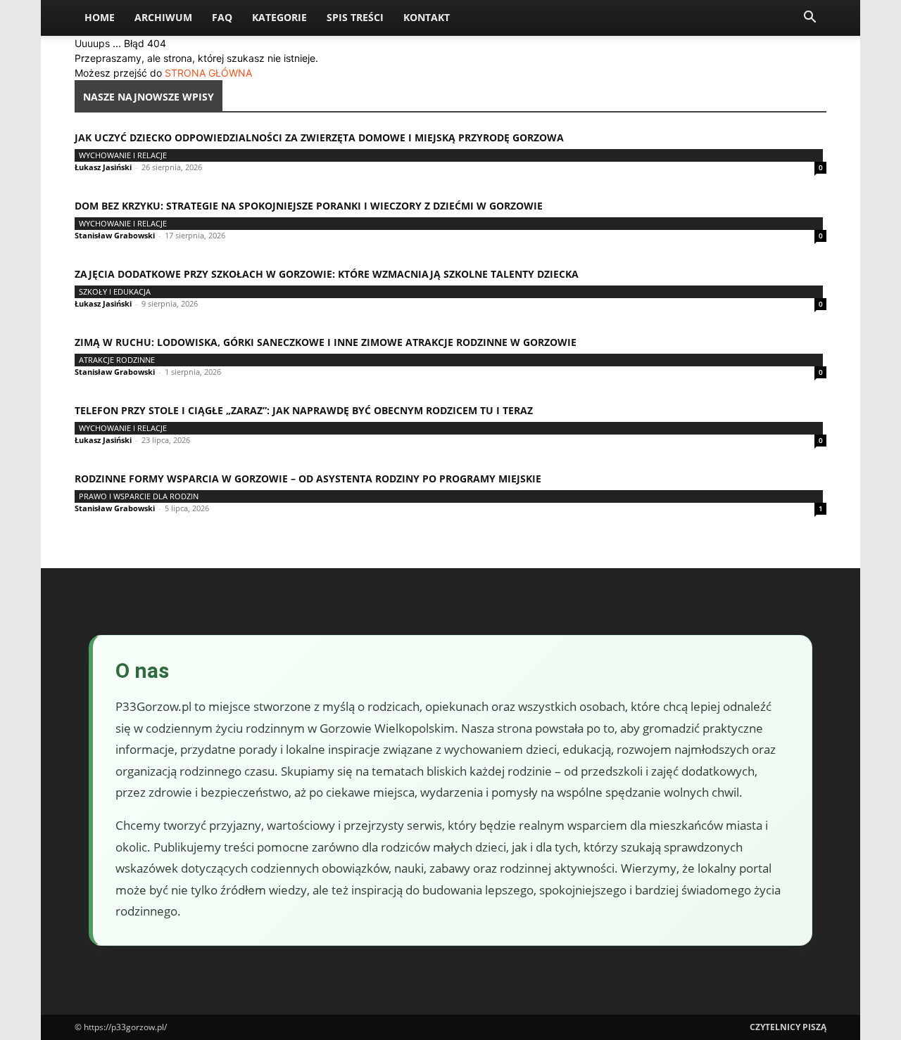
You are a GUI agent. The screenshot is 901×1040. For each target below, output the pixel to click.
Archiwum (163, 17)
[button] (809, 18)
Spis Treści (355, 17)
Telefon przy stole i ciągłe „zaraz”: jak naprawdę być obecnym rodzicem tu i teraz (304, 410)
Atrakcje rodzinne (117, 359)
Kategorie (279, 17)
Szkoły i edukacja (115, 291)
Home (99, 17)
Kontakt (426, 17)
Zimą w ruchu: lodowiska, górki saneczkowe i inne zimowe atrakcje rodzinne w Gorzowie (325, 342)
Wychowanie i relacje (123, 155)
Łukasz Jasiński (103, 167)
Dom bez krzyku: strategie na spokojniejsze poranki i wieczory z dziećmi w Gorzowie (309, 205)
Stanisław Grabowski (115, 235)
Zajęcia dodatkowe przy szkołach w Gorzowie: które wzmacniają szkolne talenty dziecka (327, 274)
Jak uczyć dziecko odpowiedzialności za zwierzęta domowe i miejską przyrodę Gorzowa (319, 137)
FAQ (222, 17)
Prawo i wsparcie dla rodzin (139, 496)
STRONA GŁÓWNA (208, 73)
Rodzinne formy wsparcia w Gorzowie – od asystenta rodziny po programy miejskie (308, 478)
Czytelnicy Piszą (788, 1027)
